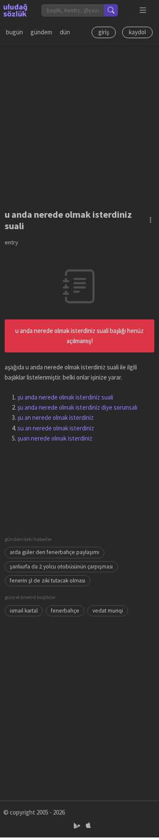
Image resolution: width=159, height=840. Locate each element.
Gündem (41, 32)
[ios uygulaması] (88, 826)
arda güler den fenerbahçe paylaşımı (54, 552)
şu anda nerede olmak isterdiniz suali (65, 397)
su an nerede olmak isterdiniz (55, 428)
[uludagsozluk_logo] (15, 10)
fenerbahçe (65, 610)
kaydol (137, 32)
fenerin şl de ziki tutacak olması (47, 580)
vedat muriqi (107, 610)
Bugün (14, 32)
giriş (103, 32)
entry (11, 242)
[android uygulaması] (78, 826)
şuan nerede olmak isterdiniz (54, 438)
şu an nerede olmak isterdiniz (55, 417)
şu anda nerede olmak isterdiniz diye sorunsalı (77, 407)
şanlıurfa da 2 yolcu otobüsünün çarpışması (61, 566)
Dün (65, 32)
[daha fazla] (143, 10)
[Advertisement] (79, 123)
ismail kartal (24, 610)
